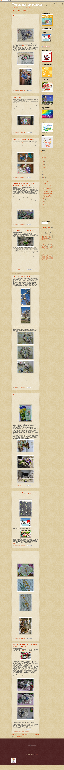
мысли (51, 234)
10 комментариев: (23, 638)
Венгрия (16, 133)
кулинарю (43, 237)
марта (44, 178)
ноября (44, 167)
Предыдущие (37, 734)
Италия (46, 240)
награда (51, 246)
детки (42, 230)
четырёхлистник (47, 259)
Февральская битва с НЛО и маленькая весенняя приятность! (25, 645)
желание (47, 244)
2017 (43, 164)
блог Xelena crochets (19, 142)
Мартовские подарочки (20, 395)
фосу (16, 252)
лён (50, 237)
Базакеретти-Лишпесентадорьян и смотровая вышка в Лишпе (23, 184)
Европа (49, 229)
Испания (44, 235)
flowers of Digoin (45, 254)
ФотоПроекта (26, 494)
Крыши (50, 250)
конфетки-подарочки (20, 91)
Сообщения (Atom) (19, 736)
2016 (43, 201)
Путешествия (44, 231)
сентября (44, 170)
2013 (43, 205)
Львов (42, 246)
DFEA (50, 248)
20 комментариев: (23, 545)
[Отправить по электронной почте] (27, 90)
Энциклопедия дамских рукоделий (46, 256)
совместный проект (25, 91)
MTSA (46, 249)
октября (44, 168)
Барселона (47, 250)
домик (20, 270)
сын (42, 236)
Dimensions (43, 249)
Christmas (50, 239)
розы (46, 247)
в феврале (22, 650)
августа (44, 171)
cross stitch (27, 731)
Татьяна (43, 151)
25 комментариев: (22, 485)
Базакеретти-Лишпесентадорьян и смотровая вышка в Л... (47, 185)
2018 (43, 163)
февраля (44, 198)
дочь (15, 91)
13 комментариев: (22, 90)
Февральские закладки (20, 16)
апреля (44, 177)
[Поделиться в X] (29, 90)
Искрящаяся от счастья (27, 4)
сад (49, 244)
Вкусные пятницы (49, 245)
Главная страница (22, 10)
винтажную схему (24, 45)
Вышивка (18, 731)
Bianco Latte (43, 253)
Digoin (47, 253)
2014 (43, 204)
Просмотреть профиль (45, 153)
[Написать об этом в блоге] (28, 90)
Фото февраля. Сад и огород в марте (24, 493)
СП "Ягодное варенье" (49, 255)
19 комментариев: (22, 387)
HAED (51, 244)
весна (18, 133)
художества (43, 259)
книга (48, 246)
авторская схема (46, 234)
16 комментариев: (23, 269)
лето (51, 232)
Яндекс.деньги (43, 257)
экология (50, 259)
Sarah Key (50, 249)
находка (43, 247)
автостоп (47, 237)
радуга (51, 258)
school (49, 254)
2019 (43, 161)
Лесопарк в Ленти (18, 97)
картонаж (44, 258)
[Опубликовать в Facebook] (30, 90)
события (50, 236)
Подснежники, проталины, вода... (23, 230)
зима (47, 235)
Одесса (44, 244)
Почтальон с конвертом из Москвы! (24, 139)
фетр (48, 247)
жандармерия (47, 257)
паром (47, 258)
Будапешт (44, 245)
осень (44, 233)
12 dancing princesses (45, 248)
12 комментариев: (22, 177)
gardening (43, 250)
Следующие (14, 734)
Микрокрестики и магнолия (21, 276)
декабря (44, 165)
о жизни (23, 270)
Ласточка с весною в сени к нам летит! (25, 553)
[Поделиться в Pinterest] (31, 90)
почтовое (49, 258)
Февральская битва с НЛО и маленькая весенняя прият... (47, 196)
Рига (45, 255)
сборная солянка (49, 233)
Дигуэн (43, 255)
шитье (51, 247)
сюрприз (46, 243)
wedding (51, 254)
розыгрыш (47, 241)
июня (44, 174)
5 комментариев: (22, 729)
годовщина (45, 246)
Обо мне (14, 10)
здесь (31, 528)
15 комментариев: (23, 132)
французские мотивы (45, 238)
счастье (50, 235)
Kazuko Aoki (50, 253)
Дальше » (14, 130)
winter (42, 240)
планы (43, 243)
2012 (43, 207)
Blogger (37, 754)
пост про (14, 252)
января (44, 199)
